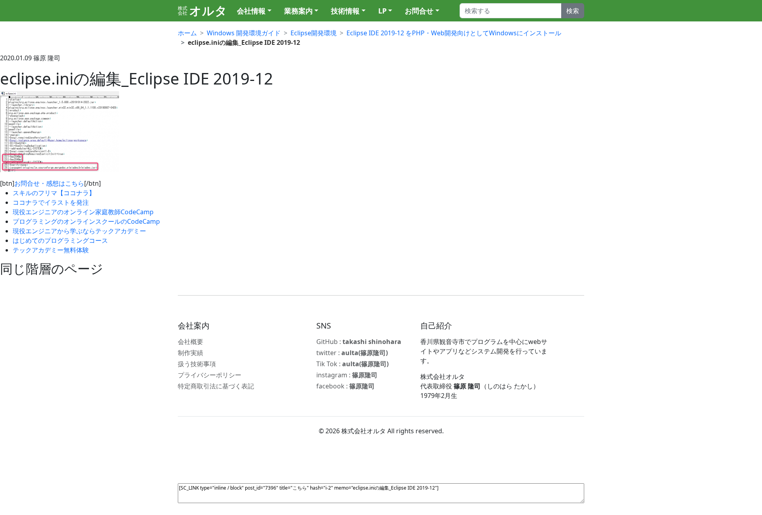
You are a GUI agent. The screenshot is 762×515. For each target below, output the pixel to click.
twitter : (352, 352)
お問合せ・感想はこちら (49, 183)
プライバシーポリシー (209, 375)
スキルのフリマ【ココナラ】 (54, 192)
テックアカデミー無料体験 (51, 250)
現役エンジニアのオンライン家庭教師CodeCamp (83, 212)
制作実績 (190, 352)
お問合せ (419, 10)
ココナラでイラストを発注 (51, 202)
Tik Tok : (352, 363)
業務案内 (298, 10)
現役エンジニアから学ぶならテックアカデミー (79, 231)
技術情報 (345, 10)
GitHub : (358, 341)
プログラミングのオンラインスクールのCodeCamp (86, 221)
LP (382, 10)
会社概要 (190, 341)
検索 (572, 10)
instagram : (346, 375)
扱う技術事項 (197, 363)
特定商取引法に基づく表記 (216, 386)
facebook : (345, 386)
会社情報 (251, 10)
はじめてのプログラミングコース (60, 240)
